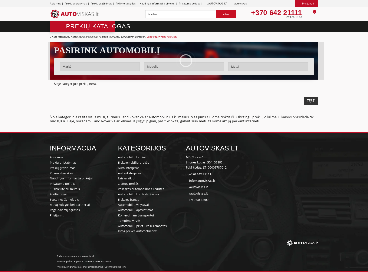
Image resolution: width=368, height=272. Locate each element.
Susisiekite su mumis (65, 189)
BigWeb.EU (79, 261)
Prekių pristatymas (76, 3)
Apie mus (55, 3)
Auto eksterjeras (129, 173)
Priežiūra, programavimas (69, 266)
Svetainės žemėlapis (64, 200)
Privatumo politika (189, 3)
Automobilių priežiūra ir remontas (142, 226)
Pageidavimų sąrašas (65, 210)
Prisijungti (57, 215)
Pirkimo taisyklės (126, 3)
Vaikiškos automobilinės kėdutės (141, 189)
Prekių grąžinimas (101, 3)
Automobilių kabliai (132, 157)
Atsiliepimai (58, 194)
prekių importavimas (93, 266)
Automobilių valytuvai (133, 205)
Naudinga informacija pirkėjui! (157, 3)
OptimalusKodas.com (115, 266)
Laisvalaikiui (126, 178)
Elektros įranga (128, 200)
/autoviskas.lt (198, 187)
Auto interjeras (60, 37)
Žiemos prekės (128, 184)
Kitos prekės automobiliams (138, 231)
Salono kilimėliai (109, 37)
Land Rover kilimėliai (133, 37)
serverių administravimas (98, 261)
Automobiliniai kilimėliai (84, 37)
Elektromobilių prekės (133, 162)
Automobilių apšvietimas (135, 210)
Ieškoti (226, 14)
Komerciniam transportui (136, 215)
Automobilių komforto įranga (138, 194)
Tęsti (311, 100)
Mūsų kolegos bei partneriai (70, 205)
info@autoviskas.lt (202, 181)
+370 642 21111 (276, 13)
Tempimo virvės (129, 221)
